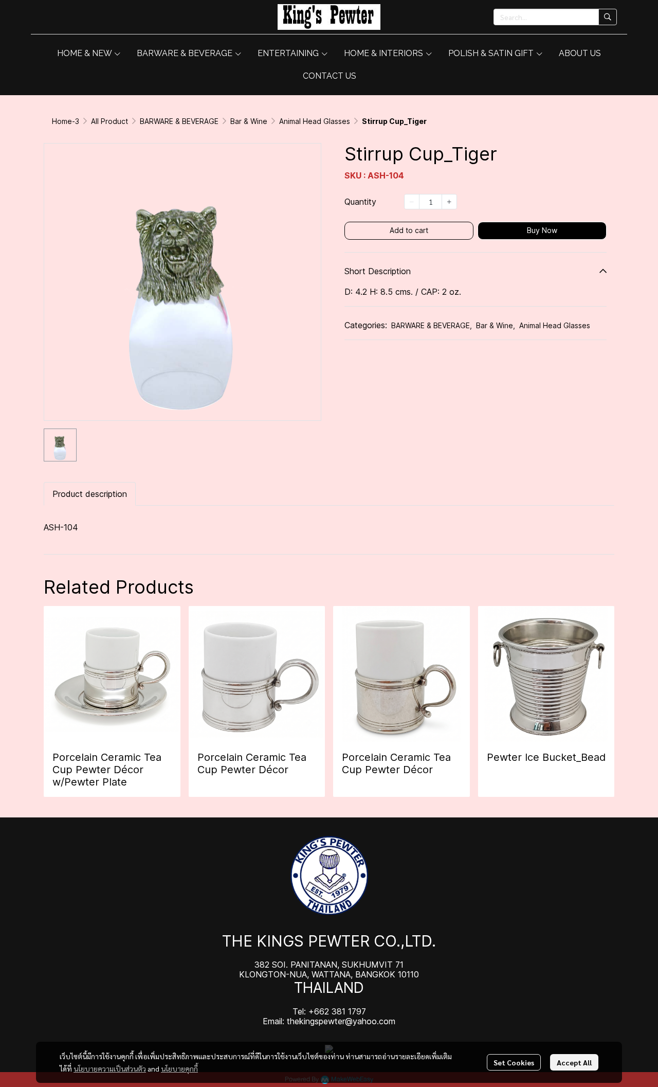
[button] (555, 17)
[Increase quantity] (449, 201)
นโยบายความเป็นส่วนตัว (110, 1068)
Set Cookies (514, 1062)
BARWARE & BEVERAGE (179, 121)
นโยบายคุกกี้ (179, 1068)
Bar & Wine (248, 121)
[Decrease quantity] (412, 201)
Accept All (574, 1062)
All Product (109, 121)
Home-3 (65, 121)
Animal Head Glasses (314, 121)
